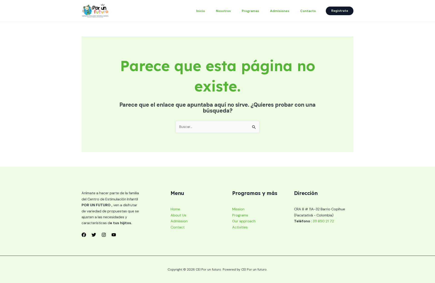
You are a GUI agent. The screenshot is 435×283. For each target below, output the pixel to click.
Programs (240, 215)
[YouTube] (113, 235)
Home (175, 209)
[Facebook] (84, 235)
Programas (250, 11)
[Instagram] (104, 235)
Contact (178, 227)
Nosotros (223, 11)
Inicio (200, 11)
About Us (178, 215)
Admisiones (279, 11)
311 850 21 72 (323, 221)
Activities (240, 227)
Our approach (244, 221)
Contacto (308, 11)
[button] (339, 11)
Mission (238, 209)
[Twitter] (94, 235)
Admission (179, 221)
